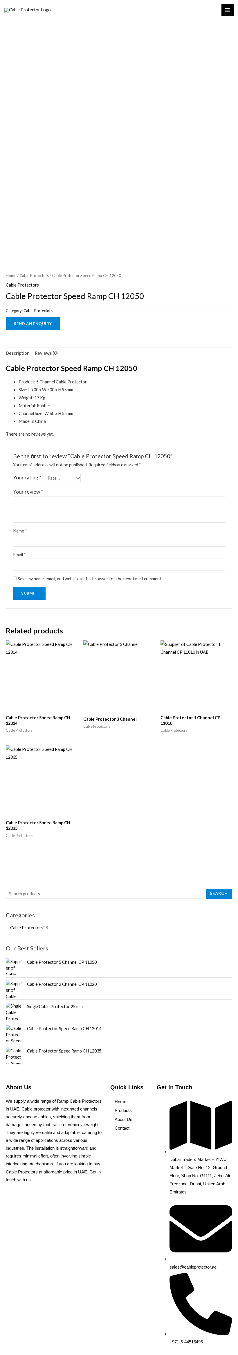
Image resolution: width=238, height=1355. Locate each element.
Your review (28, 492)
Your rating (27, 477)
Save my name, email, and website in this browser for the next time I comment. (90, 578)
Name (20, 530)
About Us (123, 1119)
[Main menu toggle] (227, 10)
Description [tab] (18, 353)
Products (123, 1110)
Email (19, 554)
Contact (122, 1128)
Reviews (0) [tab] (46, 353)
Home (11, 275)
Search (219, 893)
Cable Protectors (34, 275)
